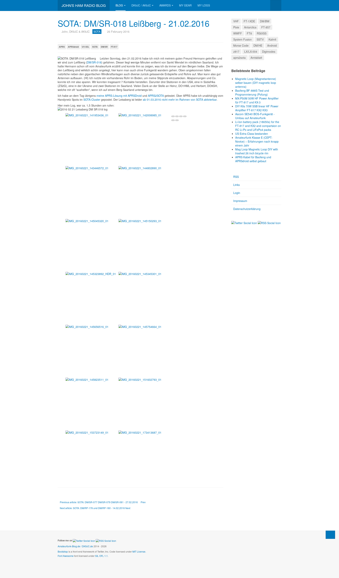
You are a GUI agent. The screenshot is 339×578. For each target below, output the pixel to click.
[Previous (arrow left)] (173, 120)
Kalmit (272, 39)
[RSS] (269, 222)
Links (236, 185)
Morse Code (241, 45)
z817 (236, 51)
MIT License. (139, 551)
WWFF (237, 33)
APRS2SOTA (156, 96)
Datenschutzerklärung (247, 209)
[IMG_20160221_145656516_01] (92, 327)
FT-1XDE (249, 21)
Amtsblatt (256, 58)
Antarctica (250, 27)
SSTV (260, 39)
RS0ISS (261, 33)
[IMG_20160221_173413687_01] (144, 432)
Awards (165, 5)
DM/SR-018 (94, 62)
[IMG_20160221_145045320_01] (92, 221)
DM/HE (257, 45)
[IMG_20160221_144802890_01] (144, 168)
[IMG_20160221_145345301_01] (144, 274)
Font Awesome (66, 555)
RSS (236, 177)
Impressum (240, 201)
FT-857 (265, 27)
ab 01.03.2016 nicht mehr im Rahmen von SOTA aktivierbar (180, 99)
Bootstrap (63, 551)
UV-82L (85, 46)
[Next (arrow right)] (177, 120)
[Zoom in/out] (184, 116)
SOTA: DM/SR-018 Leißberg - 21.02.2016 (133, 23)
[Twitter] (244, 222)
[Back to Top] (330, 535)
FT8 (249, 33)
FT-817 (114, 46)
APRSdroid (73, 46)
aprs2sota (239, 58)
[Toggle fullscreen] (180, 116)
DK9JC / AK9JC (141, 5)
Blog (119, 5)
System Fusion (242, 39)
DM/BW (264, 21)
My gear (185, 5)
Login (236, 193)
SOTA (95, 46)
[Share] (177, 116)
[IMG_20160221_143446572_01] (92, 168)
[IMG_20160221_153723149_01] (92, 432)
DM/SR (104, 46)
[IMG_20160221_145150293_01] (144, 221)
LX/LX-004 (250, 51)
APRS (62, 46)
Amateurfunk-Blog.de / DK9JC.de (75, 546)
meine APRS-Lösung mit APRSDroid (119, 96)
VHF (236, 21)
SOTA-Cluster (91, 99)
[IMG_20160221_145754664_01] (144, 327)
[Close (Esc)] (173, 116)
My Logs (204, 5)
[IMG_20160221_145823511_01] (92, 380)
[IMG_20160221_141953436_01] (92, 115)
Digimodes (268, 51)
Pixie (236, 27)
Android (272, 45)
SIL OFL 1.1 (101, 555)
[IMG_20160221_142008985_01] (144, 115)
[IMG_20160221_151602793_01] (144, 380)
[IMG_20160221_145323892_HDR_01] (92, 274)
